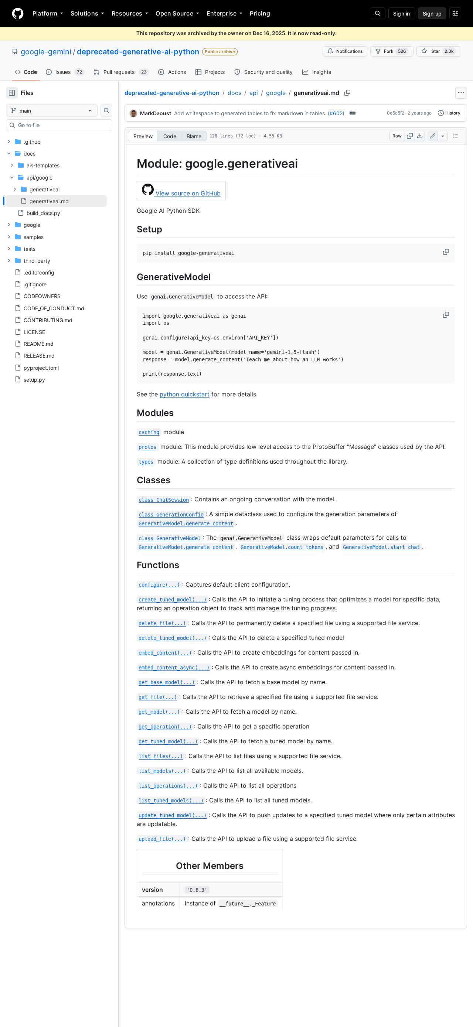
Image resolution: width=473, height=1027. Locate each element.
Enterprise (221, 13)
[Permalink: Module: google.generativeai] (131, 163)
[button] (447, 252)
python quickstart (185, 394)
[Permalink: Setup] (131, 229)
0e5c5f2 (395, 113)
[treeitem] (56, 201)
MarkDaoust (155, 113)
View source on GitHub (187, 193)
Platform (45, 13)
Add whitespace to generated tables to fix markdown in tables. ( (252, 113)
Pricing (260, 13)
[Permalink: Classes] (131, 480)
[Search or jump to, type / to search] (377, 13)
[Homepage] (18, 13)
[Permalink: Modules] (131, 412)
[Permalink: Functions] (131, 565)
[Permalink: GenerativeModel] (131, 277)
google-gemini (46, 51)
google (276, 92)
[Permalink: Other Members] (137, 865)
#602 (336, 113)
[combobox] (62, 125)
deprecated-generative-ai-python (138, 51)
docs (234, 92)
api (253, 92)
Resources (127, 13)
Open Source (174, 13)
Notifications (349, 51)
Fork (395, 51)
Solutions (84, 13)
